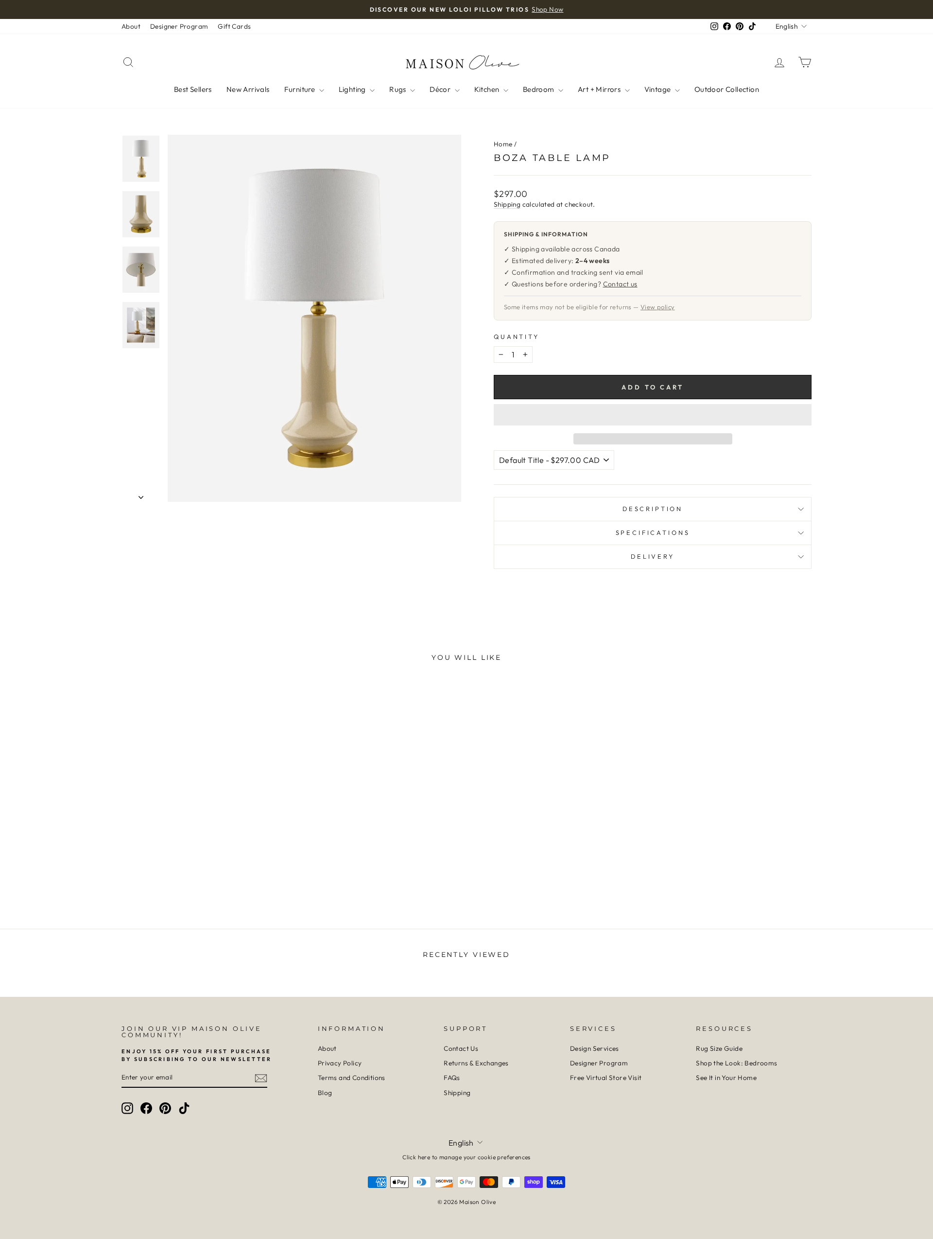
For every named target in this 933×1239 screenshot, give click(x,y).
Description (652, 509)
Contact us (620, 284)
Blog (325, 1092)
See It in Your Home (726, 1077)
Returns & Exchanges (476, 1063)
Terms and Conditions (351, 1077)
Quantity (516, 336)
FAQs (452, 1077)
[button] (653, 414)
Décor (441, 89)
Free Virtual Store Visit (606, 1077)
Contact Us (461, 1048)
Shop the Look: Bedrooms (736, 1063)
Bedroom (539, 89)
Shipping (507, 204)
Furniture (300, 89)
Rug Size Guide (719, 1048)
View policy (657, 307)
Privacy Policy (340, 1063)
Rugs (398, 89)
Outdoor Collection (726, 89)
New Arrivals (248, 89)
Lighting (353, 89)
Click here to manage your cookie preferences (466, 1157)
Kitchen (487, 89)
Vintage (658, 89)
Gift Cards (234, 26)
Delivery (652, 556)
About (130, 26)
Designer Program (179, 26)
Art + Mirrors (600, 89)
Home (503, 144)
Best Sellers (193, 89)
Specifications (653, 532)
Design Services (594, 1048)
